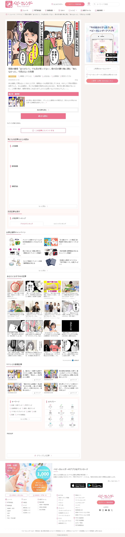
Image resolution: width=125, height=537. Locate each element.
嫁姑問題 (38, 76)
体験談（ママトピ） (26, 76)
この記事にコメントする (44, 130)
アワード (60, 500)
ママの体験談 (21, 414)
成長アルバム (87, 10)
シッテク (77, 505)
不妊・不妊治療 (11, 518)
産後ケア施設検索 (44, 504)
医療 (12, 414)
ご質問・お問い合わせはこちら (102, 81)
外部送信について (60, 531)
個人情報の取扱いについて (48, 531)
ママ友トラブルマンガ (18, 411)
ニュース (25, 10)
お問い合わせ (98, 531)
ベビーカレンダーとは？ (28, 531)
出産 (34, 411)
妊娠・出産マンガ (16, 405)
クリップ (38, 379)
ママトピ (20, 14)
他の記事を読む (42, 110)
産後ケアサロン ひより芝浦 (82, 515)
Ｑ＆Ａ (63, 10)
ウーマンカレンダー (80, 500)
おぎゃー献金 (79, 523)
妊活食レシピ (26, 512)
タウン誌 (60, 505)
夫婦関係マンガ (16, 408)
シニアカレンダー (80, 502)
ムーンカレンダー (80, 497)
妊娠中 (9, 510)
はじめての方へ (58, 4)
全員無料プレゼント (63, 513)
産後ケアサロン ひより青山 (82, 512)
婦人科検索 (42, 509)
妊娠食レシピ (26, 510)
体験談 (25, 502)
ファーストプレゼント (64, 515)
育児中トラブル (66, 76)
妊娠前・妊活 (10, 508)
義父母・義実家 (14, 94)
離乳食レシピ (26, 507)
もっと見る (42, 206)
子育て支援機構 (79, 520)
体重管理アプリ (62, 523)
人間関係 (56, 76)
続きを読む (43, 116)
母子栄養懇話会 (79, 525)
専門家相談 (37, 10)
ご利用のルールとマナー (102, 69)
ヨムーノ (77, 507)
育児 (8, 515)
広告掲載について (84, 531)
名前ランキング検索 (63, 497)
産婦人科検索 (42, 507)
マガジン (60, 502)
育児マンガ (28, 405)
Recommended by (67, 360)
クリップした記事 (43, 455)
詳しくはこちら (112, 481)
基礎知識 (50, 10)
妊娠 (29, 411)
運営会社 (37, 531)
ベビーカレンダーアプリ (64, 521)
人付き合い (47, 76)
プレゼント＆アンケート (64, 510)
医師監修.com (79, 510)
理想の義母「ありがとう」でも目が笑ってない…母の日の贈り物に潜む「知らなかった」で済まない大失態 (57, 14)
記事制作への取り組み (17, 495)
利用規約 (92, 531)
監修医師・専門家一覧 (40, 495)
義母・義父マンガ (29, 408)
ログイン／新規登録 (75, 4)
